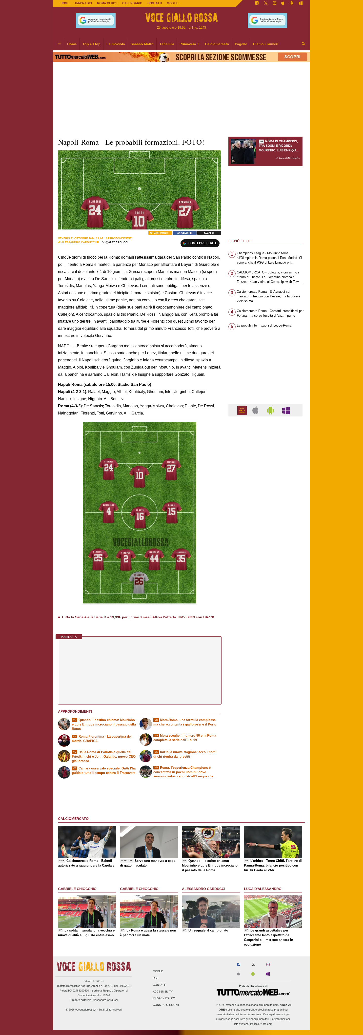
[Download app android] (291, 3)
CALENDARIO (132, 3)
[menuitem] (59, 44)
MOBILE (172, 3)
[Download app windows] (300, 3)
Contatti (159, 984)
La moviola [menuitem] (115, 44)
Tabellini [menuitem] (167, 44)
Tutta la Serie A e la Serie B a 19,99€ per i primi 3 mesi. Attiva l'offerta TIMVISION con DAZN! (137, 617)
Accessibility (163, 991)
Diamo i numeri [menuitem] (265, 44)
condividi (183, 232)
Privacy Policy (164, 998)
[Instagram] (274, 3)
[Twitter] (265, 3)
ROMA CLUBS (107, 3)
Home (64, 3)
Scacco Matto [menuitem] (142, 44)
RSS (155, 978)
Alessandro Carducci (78, 242)
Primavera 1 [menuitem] (189, 44)
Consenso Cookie (166, 1005)
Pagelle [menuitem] (241, 44)
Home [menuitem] (72, 44)
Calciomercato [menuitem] (217, 44)
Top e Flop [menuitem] (91, 44)
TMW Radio (83, 3)
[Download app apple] (283, 3)
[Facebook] (257, 3)
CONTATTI (154, 3)
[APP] (242, 410)
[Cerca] (303, 44)
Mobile (158, 971)
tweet (208, 232)
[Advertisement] (265, 612)
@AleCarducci (116, 242)
